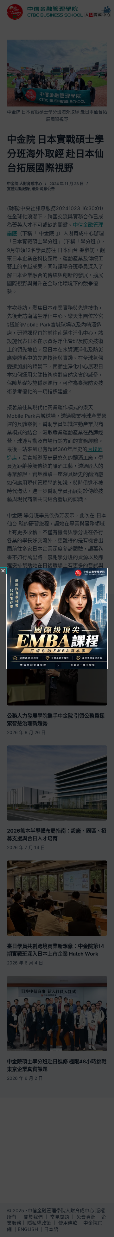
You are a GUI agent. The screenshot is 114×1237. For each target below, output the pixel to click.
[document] (57, 618)
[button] (3, 570)
